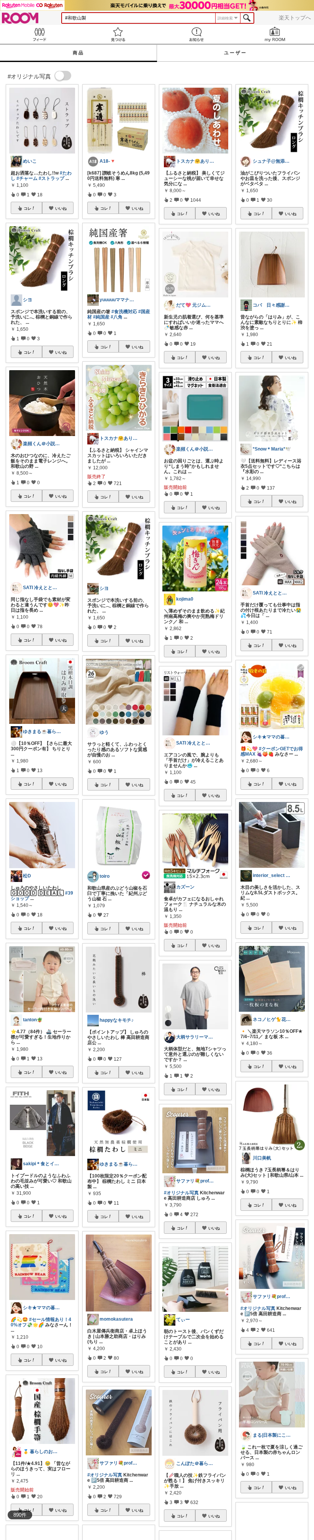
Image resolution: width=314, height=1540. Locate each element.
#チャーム (27, 178)
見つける (117, 34)
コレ (27, 208)
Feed (39, 34)
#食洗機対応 (124, 311)
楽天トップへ (295, 18)
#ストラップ (51, 178)
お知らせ (196, 34)
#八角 (117, 317)
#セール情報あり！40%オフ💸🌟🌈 (41, 1322)
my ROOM (275, 34)
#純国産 (101, 317)
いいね (61, 208)
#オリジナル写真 (104, 1475)
